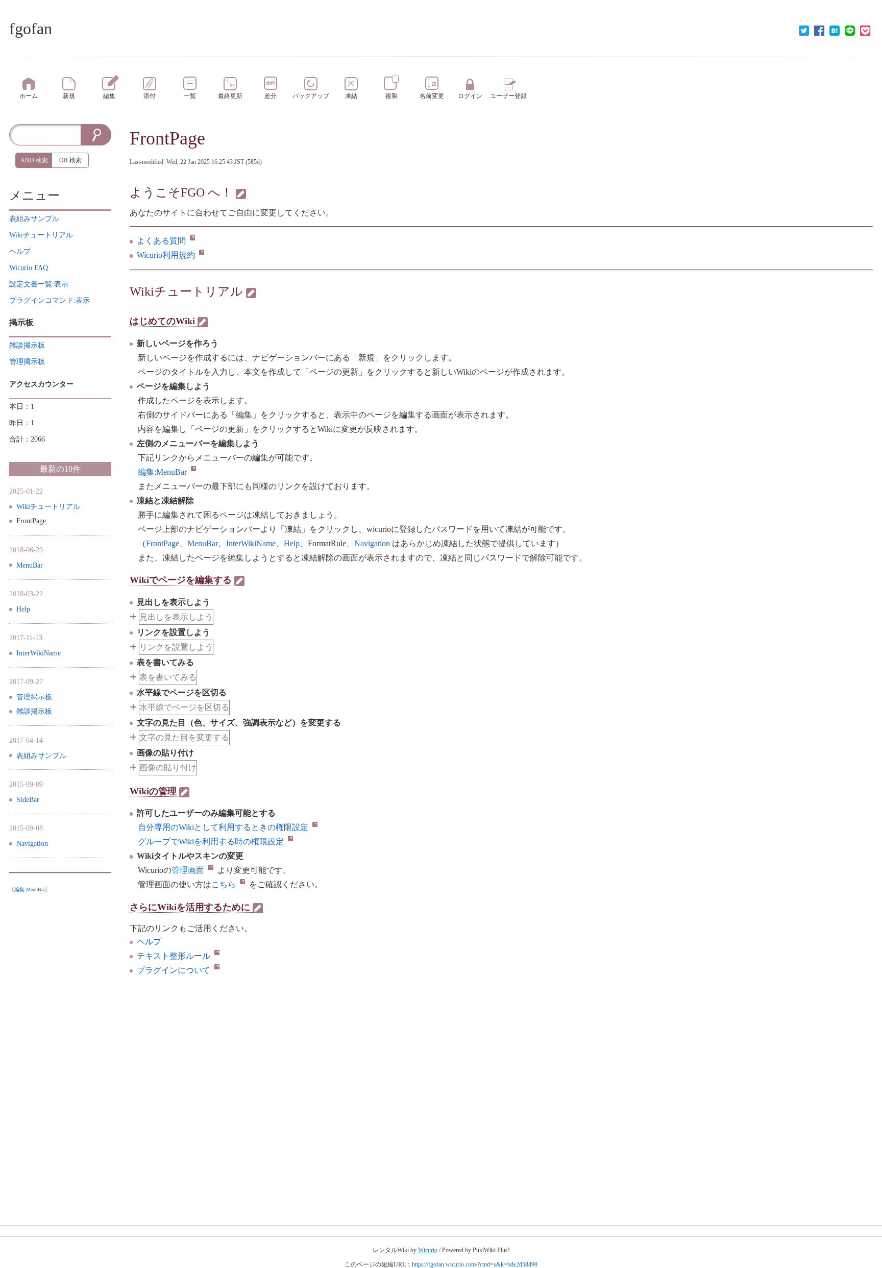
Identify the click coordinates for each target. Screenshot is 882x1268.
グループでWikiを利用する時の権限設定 (211, 841)
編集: (162, 472)
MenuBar (29, 565)
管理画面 (188, 870)
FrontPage (167, 138)
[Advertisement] (60, 1050)
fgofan (30, 28)
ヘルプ (149, 941)
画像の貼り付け (168, 767)
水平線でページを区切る (184, 707)
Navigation (32, 843)
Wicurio (427, 1250)
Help (23, 609)
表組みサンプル (41, 756)
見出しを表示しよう (176, 617)
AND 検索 (34, 160)
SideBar (27, 799)
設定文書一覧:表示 (38, 284)
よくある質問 (161, 240)
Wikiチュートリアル (186, 291)
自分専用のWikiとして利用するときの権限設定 (223, 827)
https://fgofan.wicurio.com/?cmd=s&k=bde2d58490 (474, 1264)
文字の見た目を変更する (184, 737)
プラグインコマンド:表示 (49, 300)
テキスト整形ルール (173, 956)
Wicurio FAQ (28, 268)
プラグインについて (173, 970)
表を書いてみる (168, 677)
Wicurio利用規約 (166, 255)
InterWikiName (38, 653)
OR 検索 (70, 160)
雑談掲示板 (34, 711)
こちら (223, 884)
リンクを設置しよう (176, 647)
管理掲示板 (34, 697)
